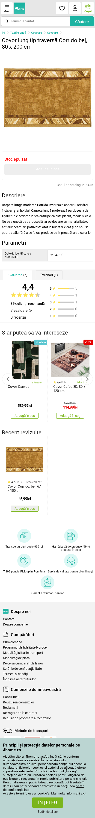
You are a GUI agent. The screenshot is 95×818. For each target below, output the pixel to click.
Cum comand (12, 642)
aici (83, 793)
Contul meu (11, 697)
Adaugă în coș (47, 169)
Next (87, 379)
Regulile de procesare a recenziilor (27, 718)
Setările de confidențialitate (22, 668)
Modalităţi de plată (16, 658)
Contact (9, 619)
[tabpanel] (47, 97)
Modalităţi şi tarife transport (23, 653)
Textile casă (18, 32)
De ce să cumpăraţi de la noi (23, 663)
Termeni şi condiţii (15, 674)
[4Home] (5, 33)
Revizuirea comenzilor (18, 702)
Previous (8, 379)
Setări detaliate (48, 811)
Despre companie (15, 624)
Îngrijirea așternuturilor (19, 679)
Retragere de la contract (20, 713)
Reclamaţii (10, 707)
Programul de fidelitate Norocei (25, 647)
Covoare (36, 32)
